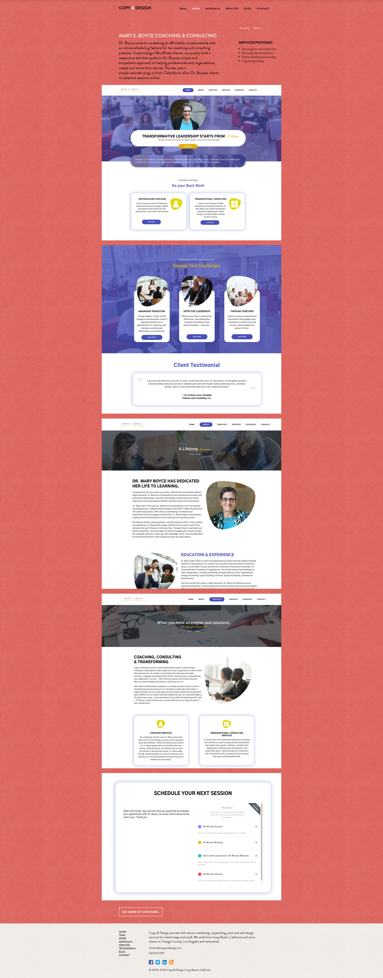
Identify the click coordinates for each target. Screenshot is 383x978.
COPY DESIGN (135, 8)
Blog (247, 8)
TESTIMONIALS (127, 948)
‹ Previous (246, 28)
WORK (122, 938)
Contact (263, 8)
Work (196, 8)
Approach (212, 8)
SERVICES (124, 945)
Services (232, 8)
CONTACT (124, 955)
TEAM (122, 935)
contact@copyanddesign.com (165, 948)
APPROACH (125, 942)
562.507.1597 (156, 953)
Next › (257, 28)
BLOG (122, 952)
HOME (122, 932)
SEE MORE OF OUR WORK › (140, 912)
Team (182, 8)
